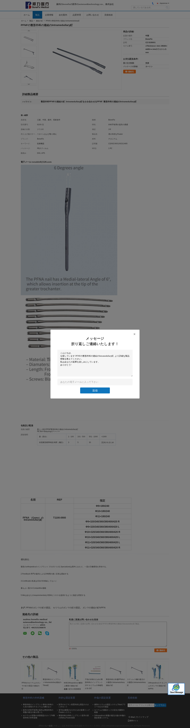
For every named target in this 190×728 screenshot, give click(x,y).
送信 (95, 390)
